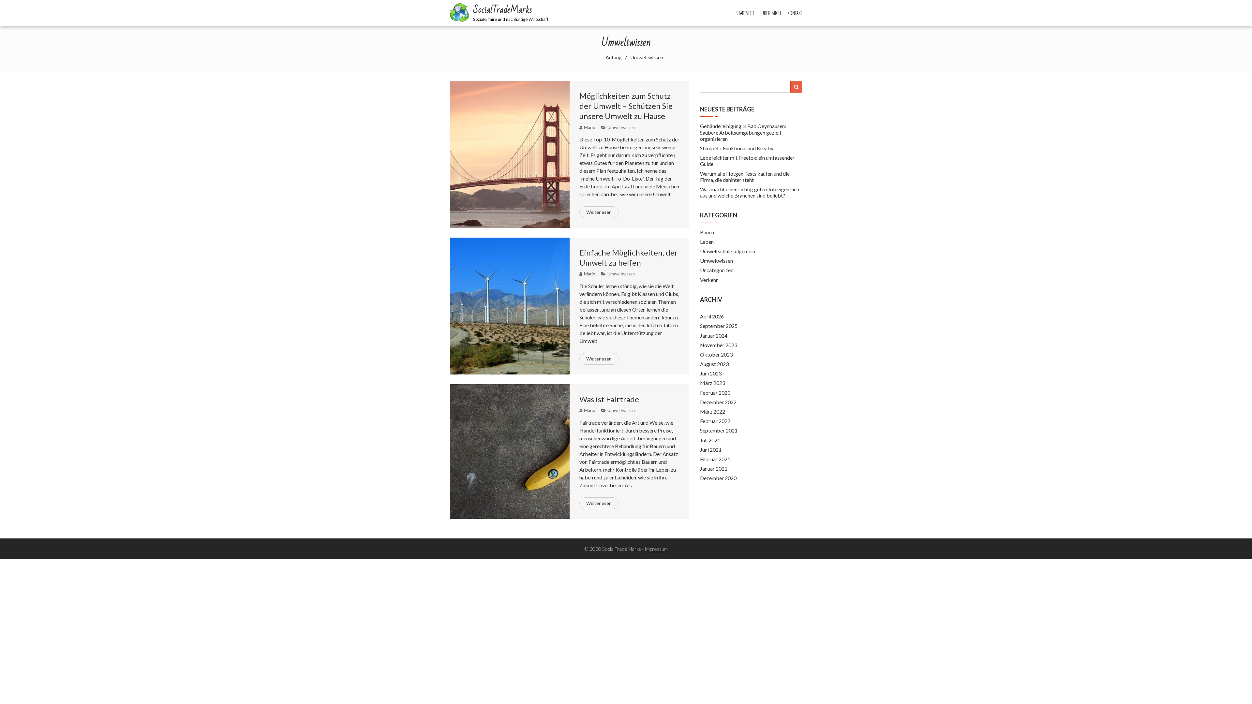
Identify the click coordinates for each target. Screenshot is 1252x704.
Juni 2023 (711, 373)
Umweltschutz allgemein (727, 251)
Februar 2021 (715, 459)
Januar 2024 (713, 335)
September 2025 (719, 326)
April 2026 (712, 316)
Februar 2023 (715, 392)
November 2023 (718, 345)
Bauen (707, 232)
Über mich (771, 13)
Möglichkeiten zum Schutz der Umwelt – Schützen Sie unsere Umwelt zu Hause (626, 106)
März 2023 (712, 383)
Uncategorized (717, 270)
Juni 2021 (711, 450)
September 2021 (719, 430)
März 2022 (712, 411)
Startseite (745, 13)
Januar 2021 (713, 468)
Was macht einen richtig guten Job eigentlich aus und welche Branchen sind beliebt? (749, 192)
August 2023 (714, 364)
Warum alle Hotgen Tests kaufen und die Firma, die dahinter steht (745, 176)
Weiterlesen (599, 212)
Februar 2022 (715, 421)
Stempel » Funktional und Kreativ (736, 148)
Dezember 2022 (718, 402)
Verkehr (709, 280)
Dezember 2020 (718, 478)
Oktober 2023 (716, 354)
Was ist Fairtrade (609, 399)
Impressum (656, 549)
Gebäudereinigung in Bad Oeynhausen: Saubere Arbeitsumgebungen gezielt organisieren (743, 132)
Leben (707, 242)
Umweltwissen (621, 127)
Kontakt (794, 13)
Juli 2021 (710, 440)
